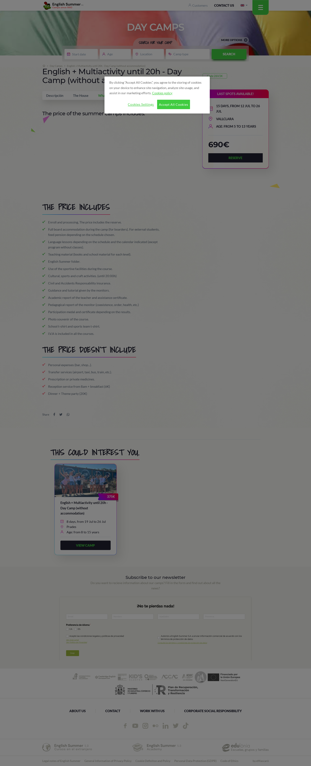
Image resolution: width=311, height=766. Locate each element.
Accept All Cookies (173, 104)
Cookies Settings (141, 104)
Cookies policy (162, 93)
